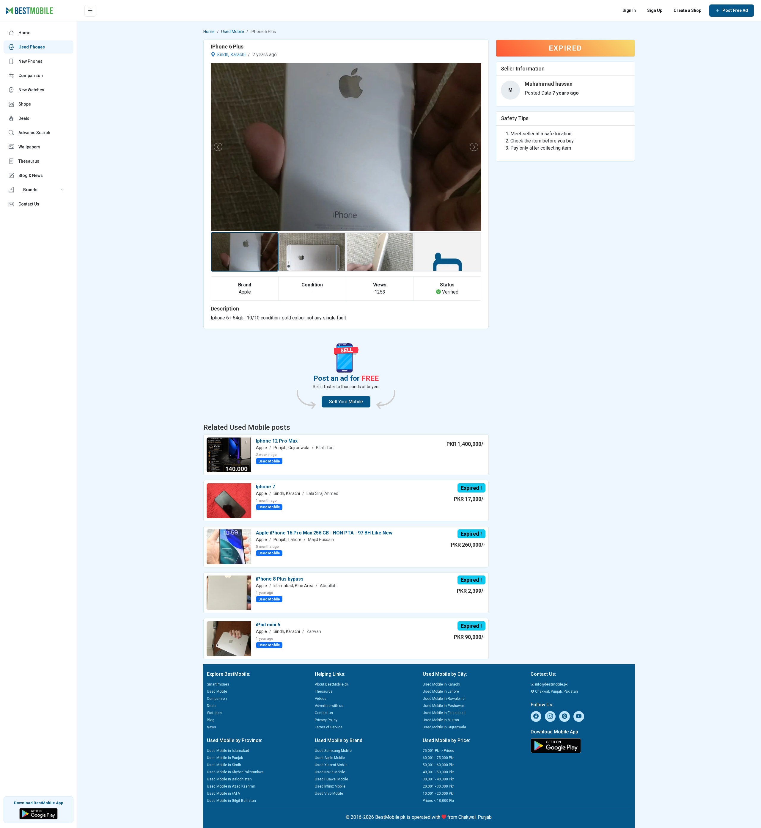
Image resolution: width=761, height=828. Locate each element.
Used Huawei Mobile (331, 779)
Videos (320, 699)
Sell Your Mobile (346, 401)
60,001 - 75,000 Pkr (438, 758)
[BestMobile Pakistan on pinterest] (564, 716)
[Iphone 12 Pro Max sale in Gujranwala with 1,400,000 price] (229, 454)
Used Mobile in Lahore (441, 691)
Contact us (324, 713)
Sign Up (654, 10)
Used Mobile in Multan (441, 720)
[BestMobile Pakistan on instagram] (550, 716)
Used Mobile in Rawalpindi (444, 699)
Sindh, (223, 54)
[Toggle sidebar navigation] (90, 11)
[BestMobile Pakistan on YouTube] (578, 716)
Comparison (217, 699)
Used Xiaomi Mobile (331, 765)
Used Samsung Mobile (333, 751)
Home (209, 31)
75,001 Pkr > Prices (438, 751)
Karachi (238, 54)
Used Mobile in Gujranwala (444, 727)
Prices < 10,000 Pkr (438, 801)
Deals (211, 706)
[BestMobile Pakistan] (29, 10)
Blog (210, 720)
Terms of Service (328, 727)
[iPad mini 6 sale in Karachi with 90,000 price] (229, 638)
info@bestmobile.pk (550, 684)
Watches (214, 713)
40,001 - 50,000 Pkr (438, 772)
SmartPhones (218, 684)
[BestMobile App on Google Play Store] (38, 813)
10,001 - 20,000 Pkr (438, 793)
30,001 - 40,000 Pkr (438, 779)
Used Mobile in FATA (223, 793)
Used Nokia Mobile (330, 772)
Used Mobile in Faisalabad (444, 713)
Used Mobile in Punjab (225, 758)
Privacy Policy (326, 720)
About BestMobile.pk (331, 684)
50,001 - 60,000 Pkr (438, 765)
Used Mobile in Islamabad (228, 751)
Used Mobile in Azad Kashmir (231, 786)
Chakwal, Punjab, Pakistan (556, 691)
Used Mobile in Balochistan (229, 779)
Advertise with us (329, 706)
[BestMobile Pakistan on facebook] (536, 716)
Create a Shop (687, 10)
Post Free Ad (735, 10)
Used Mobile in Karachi (441, 684)
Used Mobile (232, 31)
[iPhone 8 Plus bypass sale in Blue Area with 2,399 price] (229, 592)
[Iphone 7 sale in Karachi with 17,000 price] (229, 500)
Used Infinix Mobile (330, 786)
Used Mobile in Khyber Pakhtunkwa (235, 772)
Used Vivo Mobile (329, 793)
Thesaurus (324, 691)
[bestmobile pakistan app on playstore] (581, 745)
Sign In (629, 10)
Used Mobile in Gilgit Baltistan (231, 801)
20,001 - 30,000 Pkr (438, 786)
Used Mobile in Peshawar (443, 706)
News (211, 727)
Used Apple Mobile (330, 758)
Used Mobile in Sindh (224, 765)
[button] (38, 189)
